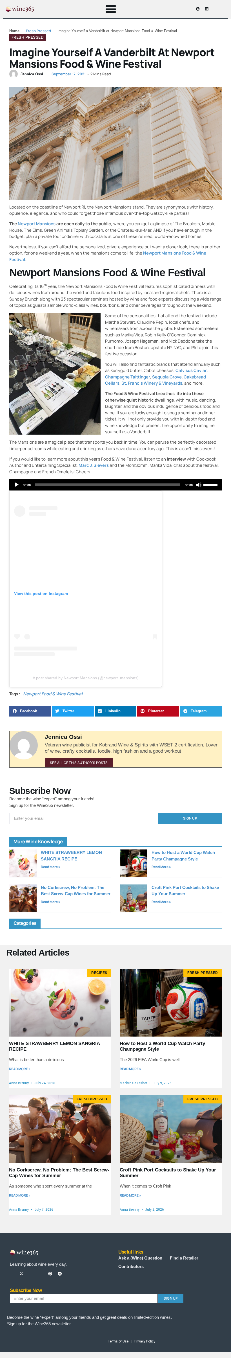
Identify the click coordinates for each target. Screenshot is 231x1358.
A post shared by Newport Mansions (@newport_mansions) (86, 678)
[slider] (211, 484)
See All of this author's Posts (79, 762)
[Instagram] (180, 9)
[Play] (16, 485)
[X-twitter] (21, 1274)
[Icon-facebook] (171, 9)
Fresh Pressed (38, 30)
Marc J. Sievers (94, 465)
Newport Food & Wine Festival (53, 694)
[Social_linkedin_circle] (60, 1274)
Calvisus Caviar (191, 370)
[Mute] (199, 485)
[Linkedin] (206, 9)
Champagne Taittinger (127, 377)
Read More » (50, 866)
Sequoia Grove (167, 377)
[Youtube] (189, 9)
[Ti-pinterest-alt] (50, 1274)
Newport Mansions (36, 224)
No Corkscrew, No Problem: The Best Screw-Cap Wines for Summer (59, 1172)
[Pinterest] (197, 9)
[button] (111, 9)
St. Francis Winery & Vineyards (151, 383)
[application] (115, 484)
